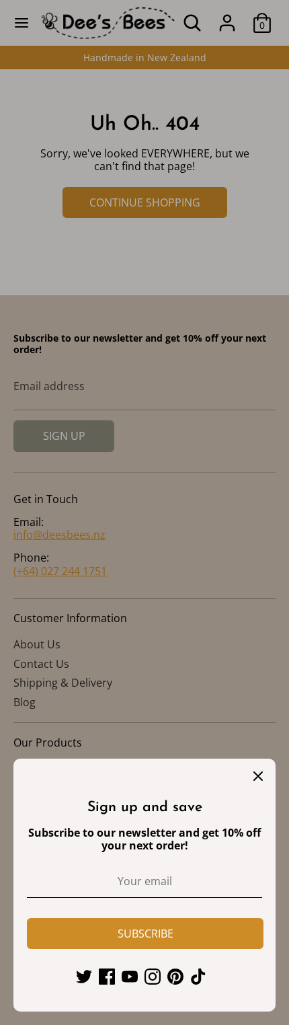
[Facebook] (107, 977)
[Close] (258, 776)
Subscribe (145, 933)
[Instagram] (152, 977)
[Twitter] (84, 977)
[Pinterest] (175, 977)
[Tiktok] (198, 977)
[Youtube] (130, 977)
